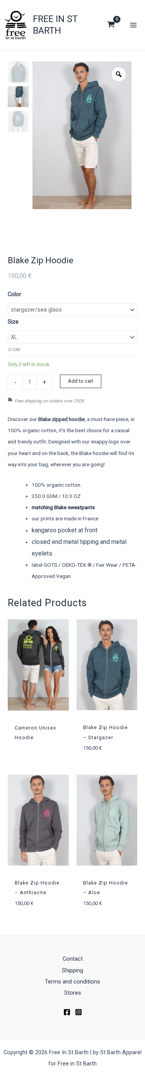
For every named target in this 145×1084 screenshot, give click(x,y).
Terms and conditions (72, 981)
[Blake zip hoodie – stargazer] (107, 664)
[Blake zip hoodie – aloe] (107, 820)
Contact (73, 958)
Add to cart (80, 381)
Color (14, 294)
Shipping (72, 970)
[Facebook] (66, 1012)
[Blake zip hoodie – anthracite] (38, 820)
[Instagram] (78, 1012)
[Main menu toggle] (133, 24)
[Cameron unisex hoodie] (38, 665)
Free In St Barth (55, 25)
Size (13, 321)
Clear (14, 349)
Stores (72, 992)
